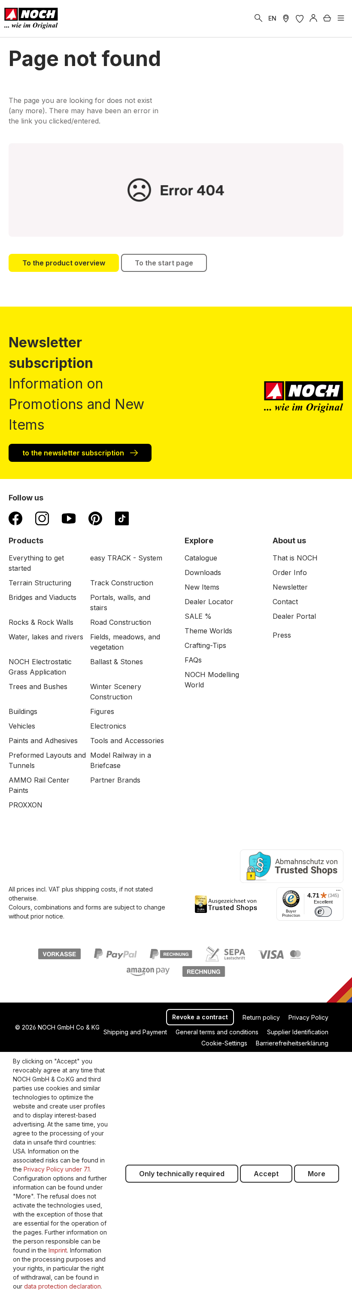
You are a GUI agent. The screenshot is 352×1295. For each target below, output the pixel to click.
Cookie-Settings (224, 1043)
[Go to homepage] (31, 18)
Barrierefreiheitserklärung (292, 1043)
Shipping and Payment (135, 1032)
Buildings (23, 711)
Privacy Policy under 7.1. (57, 1169)
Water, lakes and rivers (46, 636)
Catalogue (201, 558)
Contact (285, 601)
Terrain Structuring (40, 582)
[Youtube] (69, 518)
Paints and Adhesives (43, 740)
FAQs (193, 660)
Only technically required (182, 1173)
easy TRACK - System (126, 558)
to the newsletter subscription (74, 453)
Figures (102, 711)
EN (272, 18)
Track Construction (121, 582)
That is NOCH (295, 558)
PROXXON (25, 805)
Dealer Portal (294, 616)
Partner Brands (115, 780)
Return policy (261, 1017)
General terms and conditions (217, 1032)
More (316, 1173)
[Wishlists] (299, 18)
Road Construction (120, 622)
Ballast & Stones (116, 661)
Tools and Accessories (127, 740)
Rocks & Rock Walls (41, 622)
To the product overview (63, 263)
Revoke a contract (200, 1017)
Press (282, 635)
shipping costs (95, 889)
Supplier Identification (297, 1032)
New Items (202, 587)
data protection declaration (62, 1286)
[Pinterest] (95, 518)
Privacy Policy (308, 1017)
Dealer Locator (209, 601)
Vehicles (22, 726)
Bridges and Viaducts (42, 597)
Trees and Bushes (38, 686)
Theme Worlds (208, 630)
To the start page (164, 263)
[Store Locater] (286, 18)
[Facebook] (15, 518)
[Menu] (341, 18)
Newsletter (290, 587)
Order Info (290, 572)
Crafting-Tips (205, 645)
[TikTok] (122, 518)
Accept (266, 1173)
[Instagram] (42, 518)
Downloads (203, 572)
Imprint (58, 1250)
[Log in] (313, 18)
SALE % (198, 616)
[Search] (258, 18)
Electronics (108, 726)
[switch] (323, 911)
